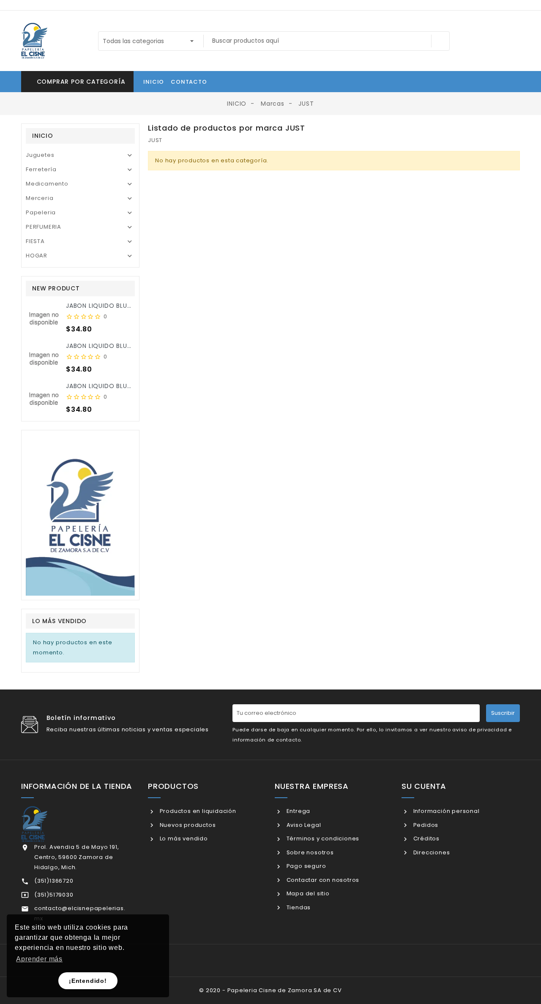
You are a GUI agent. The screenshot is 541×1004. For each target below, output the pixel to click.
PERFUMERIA (43, 227)
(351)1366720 (54, 881)
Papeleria (41, 212)
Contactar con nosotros (322, 880)
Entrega (297, 811)
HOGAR (36, 256)
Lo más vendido (183, 838)
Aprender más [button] (39, 959)
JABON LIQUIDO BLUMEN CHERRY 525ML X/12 (134, 346)
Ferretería (41, 169)
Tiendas (298, 907)
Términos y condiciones (322, 838)
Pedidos (425, 825)
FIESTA (35, 241)
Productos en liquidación (197, 811)
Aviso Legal (303, 825)
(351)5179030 (54, 895)
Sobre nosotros (309, 852)
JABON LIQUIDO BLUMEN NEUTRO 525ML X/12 (134, 305)
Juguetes (40, 155)
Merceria (39, 198)
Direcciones (431, 852)
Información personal (446, 811)
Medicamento (47, 184)
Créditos (426, 838)
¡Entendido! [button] (88, 980)
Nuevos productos (187, 825)
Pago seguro (305, 866)
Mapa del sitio (307, 893)
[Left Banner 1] (80, 515)
